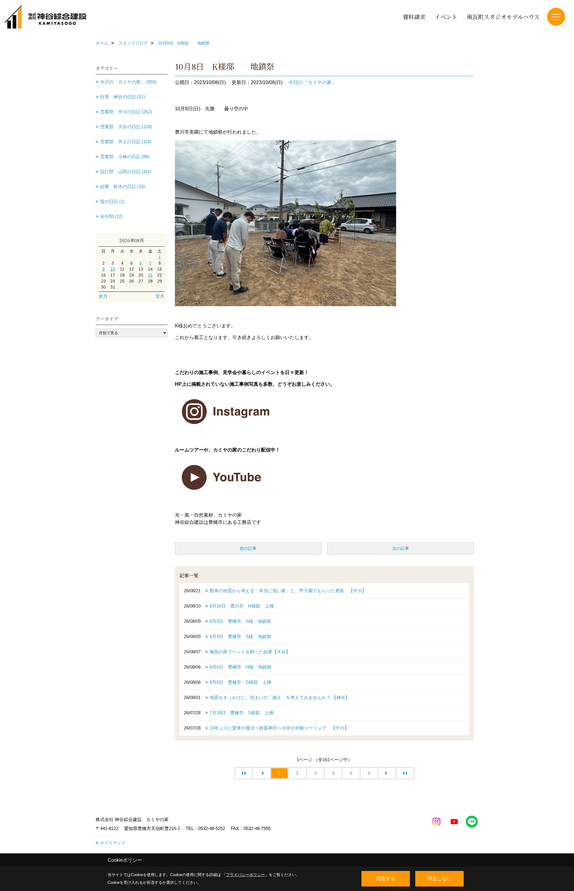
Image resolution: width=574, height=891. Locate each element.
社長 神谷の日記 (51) (122, 96)
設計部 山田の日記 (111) (125, 171)
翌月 (159, 296)
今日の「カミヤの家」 (312, 82)
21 (150, 275)
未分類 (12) (111, 216)
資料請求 (414, 17)
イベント (446, 17)
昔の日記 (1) (112, 201)
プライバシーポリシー (245, 874)
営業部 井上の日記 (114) (125, 141)
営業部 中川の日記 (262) (126, 111)
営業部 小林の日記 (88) (124, 156)
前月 (103, 296)
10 (112, 269)
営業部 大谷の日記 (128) (126, 126)
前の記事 (248, 548)
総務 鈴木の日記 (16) (122, 186)
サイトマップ (112, 842)
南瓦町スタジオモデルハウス (503, 17)
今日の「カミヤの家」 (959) (128, 81)
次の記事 (400, 548)
